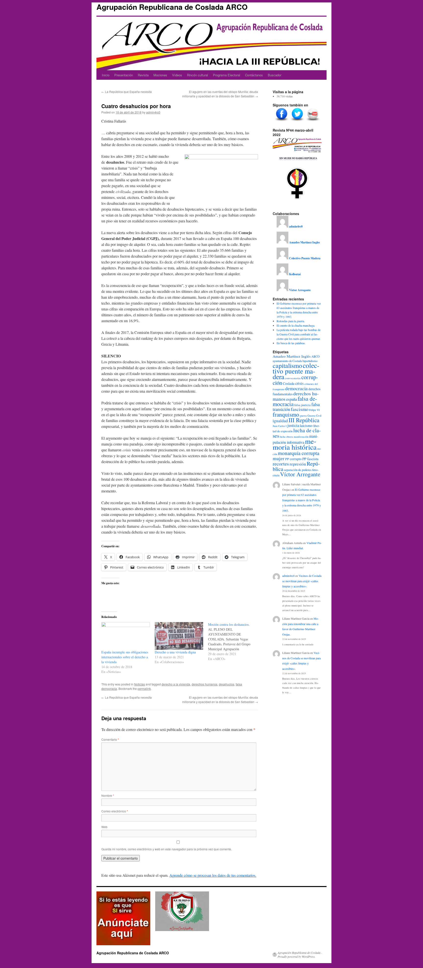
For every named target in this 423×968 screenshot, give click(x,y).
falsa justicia (302, 405)
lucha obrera (286, 436)
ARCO (315, 356)
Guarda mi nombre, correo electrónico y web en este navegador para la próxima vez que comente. (166, 849)
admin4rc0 (153, 112)
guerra (303, 415)
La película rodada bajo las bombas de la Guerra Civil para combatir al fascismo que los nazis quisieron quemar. (298, 334)
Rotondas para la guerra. (291, 321)
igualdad (280, 420)
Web (104, 827)
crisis (299, 383)
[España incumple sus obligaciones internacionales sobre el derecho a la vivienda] (125, 636)
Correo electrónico (114, 811)
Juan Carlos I (280, 426)
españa (291, 399)
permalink (144, 688)
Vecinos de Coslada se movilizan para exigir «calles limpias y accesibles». (301, 581)
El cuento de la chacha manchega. (296, 325)
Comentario (110, 739)
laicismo (306, 425)
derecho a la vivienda (176, 684)
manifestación (301, 436)
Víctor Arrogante (300, 474)
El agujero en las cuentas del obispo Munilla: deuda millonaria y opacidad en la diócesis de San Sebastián (220, 94)
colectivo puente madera (296, 371)
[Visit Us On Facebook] (281, 121)
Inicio (105, 75)
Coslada (288, 383)
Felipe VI (314, 410)
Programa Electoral (226, 75)
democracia (296, 388)
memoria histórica (295, 444)
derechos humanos (204, 684)
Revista (143, 75)
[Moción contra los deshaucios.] (234, 641)
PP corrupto (293, 459)
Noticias (139, 684)
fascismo (299, 409)
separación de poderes (297, 469)
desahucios (226, 684)
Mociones (160, 75)
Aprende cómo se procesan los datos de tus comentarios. (212, 875)
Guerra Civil (314, 415)
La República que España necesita (126, 92)
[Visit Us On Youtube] (313, 121)
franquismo (286, 414)
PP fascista (310, 458)
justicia (293, 425)
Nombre (107, 795)
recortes (281, 463)
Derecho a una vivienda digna (175, 652)
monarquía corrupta (298, 452)
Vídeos (177, 75)
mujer (278, 458)
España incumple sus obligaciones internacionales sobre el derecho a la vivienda (124, 657)
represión (298, 464)
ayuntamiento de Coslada (287, 361)
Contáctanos (254, 75)
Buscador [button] (274, 75)
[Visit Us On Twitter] (297, 121)
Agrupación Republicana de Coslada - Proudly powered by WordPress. (300, 954)
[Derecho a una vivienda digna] (179, 636)
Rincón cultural (197, 75)
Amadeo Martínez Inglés (292, 356)
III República (304, 420)
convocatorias (293, 378)
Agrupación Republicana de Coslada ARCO (171, 6)
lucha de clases (297, 433)
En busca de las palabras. (291, 343)
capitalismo (287, 365)
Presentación (123, 75)
